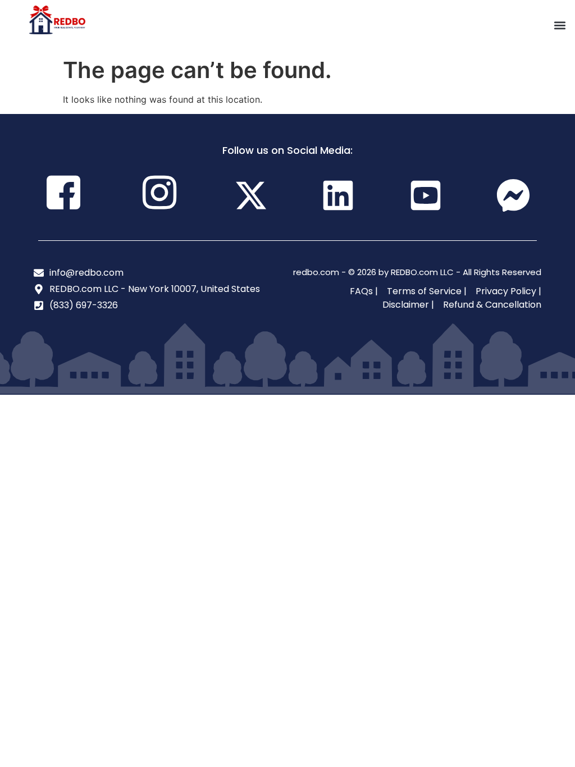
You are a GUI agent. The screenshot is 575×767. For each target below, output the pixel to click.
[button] (560, 25)
